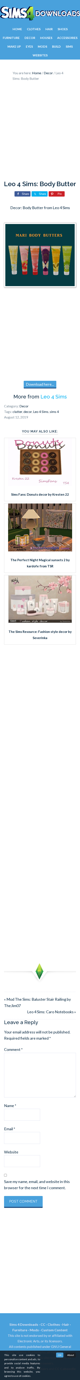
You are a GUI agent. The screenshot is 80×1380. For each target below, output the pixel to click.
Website (11, 1152)
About (70, 1355)
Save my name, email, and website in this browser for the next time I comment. (37, 1184)
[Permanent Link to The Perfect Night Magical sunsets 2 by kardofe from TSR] (40, 550)
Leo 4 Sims (54, 397)
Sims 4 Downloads (40, 13)
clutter (17, 412)
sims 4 (54, 412)
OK (60, 1355)
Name (10, 1105)
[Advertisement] (40, 132)
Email (9, 1128)
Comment (13, 1049)
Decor (24, 406)
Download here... (40, 384)
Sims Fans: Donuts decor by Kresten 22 (40, 494)
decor (27, 412)
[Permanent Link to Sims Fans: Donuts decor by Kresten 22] (40, 484)
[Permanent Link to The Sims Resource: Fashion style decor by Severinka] (40, 621)
